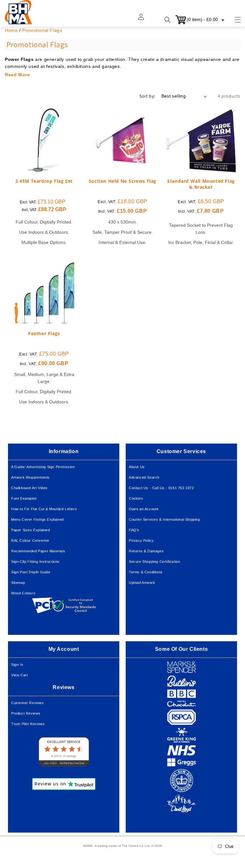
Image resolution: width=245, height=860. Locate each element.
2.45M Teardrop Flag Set (44, 181)
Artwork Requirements (30, 477)
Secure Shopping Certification (154, 561)
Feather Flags (44, 333)
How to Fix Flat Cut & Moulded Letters (44, 509)
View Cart (19, 675)
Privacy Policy (141, 540)
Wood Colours (23, 593)
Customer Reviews (27, 703)
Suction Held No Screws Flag (122, 181)
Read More (17, 74)
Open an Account (144, 509)
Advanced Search (144, 477)
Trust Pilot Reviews (28, 724)
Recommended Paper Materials (38, 551)
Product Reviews (26, 713)
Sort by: (147, 96)
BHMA (87, 846)
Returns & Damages (146, 551)
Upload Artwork (142, 582)
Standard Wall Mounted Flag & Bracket (201, 184)
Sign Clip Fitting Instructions (35, 561)
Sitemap (18, 582)
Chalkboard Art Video (29, 488)
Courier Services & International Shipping (164, 519)
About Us (137, 467)
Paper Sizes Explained (30, 530)
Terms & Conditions (146, 572)
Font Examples (24, 498)
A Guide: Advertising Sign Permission (43, 467)
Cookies (136, 498)
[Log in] (145, 20)
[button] (234, 20)
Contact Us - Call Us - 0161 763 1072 (161, 488)
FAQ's (134, 530)
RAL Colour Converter (30, 540)
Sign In (17, 664)
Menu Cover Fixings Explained (37, 519)
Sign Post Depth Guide (30, 572)
